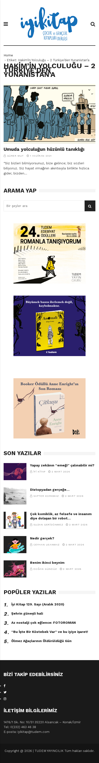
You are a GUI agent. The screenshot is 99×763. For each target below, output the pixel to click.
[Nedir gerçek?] (15, 544)
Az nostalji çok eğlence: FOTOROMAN (43, 622)
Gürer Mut (15, 155)
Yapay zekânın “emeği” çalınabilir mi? (62, 465)
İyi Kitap (39, 471)
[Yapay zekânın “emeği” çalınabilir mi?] (15, 471)
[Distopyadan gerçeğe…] (15, 495)
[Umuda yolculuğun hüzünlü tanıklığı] (49, 114)
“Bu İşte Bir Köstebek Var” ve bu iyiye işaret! (49, 632)
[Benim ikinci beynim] (15, 568)
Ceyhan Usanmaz (46, 544)
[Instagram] (5, 699)
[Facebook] (5, 686)
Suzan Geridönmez (48, 524)
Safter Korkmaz (46, 496)
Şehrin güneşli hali (27, 613)
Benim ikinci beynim (47, 562)
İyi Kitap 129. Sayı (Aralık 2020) (37, 604)
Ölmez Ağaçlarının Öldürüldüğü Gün (41, 641)
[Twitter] (5, 692)
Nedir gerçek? (42, 538)
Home (8, 55)
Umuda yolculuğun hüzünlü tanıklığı (44, 149)
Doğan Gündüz (45, 569)
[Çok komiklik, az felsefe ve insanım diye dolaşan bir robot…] (15, 520)
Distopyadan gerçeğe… (49, 489)
